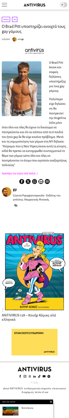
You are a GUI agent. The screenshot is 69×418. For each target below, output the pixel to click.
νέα (14, 19)
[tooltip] (21, 181)
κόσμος (6, 19)
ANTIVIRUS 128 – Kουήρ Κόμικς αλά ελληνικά (29, 317)
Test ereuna (27, 408)
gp (22, 39)
